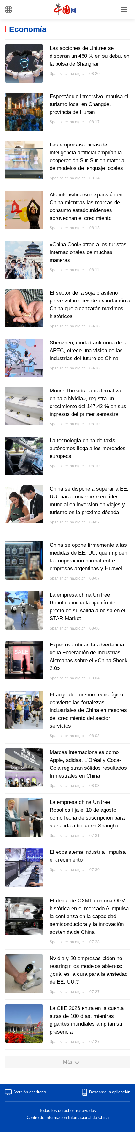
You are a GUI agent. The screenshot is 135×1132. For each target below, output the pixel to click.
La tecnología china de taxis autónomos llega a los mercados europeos (88, 448)
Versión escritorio (30, 1092)
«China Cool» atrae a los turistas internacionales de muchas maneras (88, 252)
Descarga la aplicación (109, 1092)
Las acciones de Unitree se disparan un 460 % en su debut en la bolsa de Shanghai (89, 56)
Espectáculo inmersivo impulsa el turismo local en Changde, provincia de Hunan (89, 104)
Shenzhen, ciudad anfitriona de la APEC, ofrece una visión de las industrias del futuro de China (88, 350)
